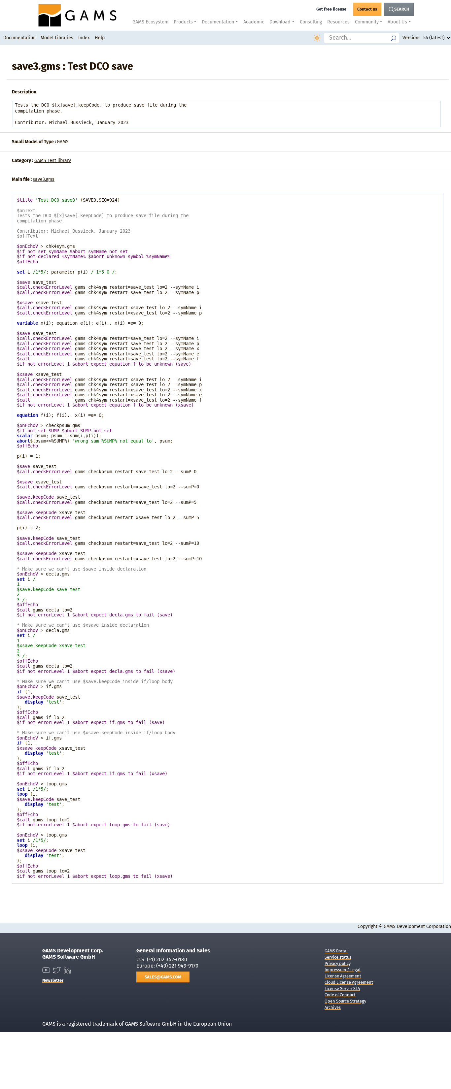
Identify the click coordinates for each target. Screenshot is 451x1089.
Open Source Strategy (345, 1001)
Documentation (19, 38)
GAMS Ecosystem (150, 22)
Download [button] (280, 22)
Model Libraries (57, 38)
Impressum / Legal (343, 969)
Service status (338, 957)
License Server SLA (342, 988)
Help (100, 38)
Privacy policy (338, 963)
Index (84, 38)
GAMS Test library (52, 160)
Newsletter (52, 980)
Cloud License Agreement (349, 982)
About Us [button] (397, 22)
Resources (338, 22)
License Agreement (343, 976)
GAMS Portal (336, 950)
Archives (333, 1007)
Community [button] (367, 22)
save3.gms (43, 179)
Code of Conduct (340, 994)
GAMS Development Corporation (417, 926)
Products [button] (183, 22)
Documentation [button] (218, 22)
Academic (253, 22)
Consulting (311, 22)
